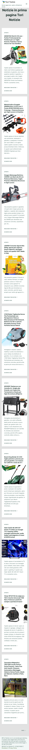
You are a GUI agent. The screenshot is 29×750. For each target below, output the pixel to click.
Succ (23, 730)
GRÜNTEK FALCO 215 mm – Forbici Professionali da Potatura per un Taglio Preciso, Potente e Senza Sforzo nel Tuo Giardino (13, 39)
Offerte (6, 32)
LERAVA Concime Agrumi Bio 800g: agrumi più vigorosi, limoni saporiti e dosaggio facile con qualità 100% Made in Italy (14, 249)
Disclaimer (5, 748)
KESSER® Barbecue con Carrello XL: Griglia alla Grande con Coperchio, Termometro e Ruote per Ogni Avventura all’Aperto (13, 390)
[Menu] (26, 4)
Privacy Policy (13, 748)
